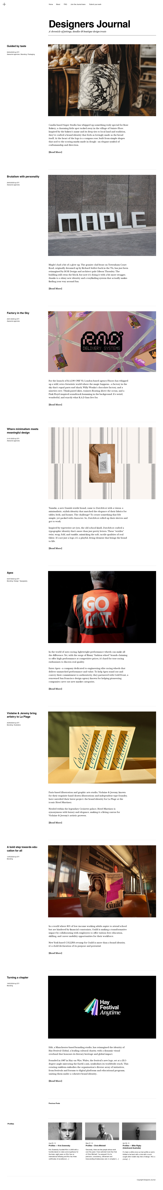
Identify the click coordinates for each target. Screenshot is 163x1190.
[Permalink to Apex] (102, 642)
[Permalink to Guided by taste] (102, 115)
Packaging (31, 54)
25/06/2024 (10, 723)
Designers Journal (89, 23)
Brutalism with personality (23, 176)
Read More (55, 152)
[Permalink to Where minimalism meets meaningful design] (102, 498)
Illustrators (17, 725)
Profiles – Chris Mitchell (96, 1145)
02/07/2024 (10, 579)
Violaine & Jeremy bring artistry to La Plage (22, 715)
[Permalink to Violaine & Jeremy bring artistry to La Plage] (102, 782)
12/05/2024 (10, 857)
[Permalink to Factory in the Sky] (102, 371)
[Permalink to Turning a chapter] (102, 1037)
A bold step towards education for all (22, 848)
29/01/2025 (10, 319)
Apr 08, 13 (126, 1143)
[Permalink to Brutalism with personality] (102, 255)
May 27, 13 (89, 1143)
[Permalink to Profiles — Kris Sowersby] (65, 1139)
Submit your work (95, 4)
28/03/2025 (10, 183)
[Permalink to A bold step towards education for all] (102, 916)
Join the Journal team (78, 4)
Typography (23, 581)
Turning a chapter (17, 977)
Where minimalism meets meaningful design (22, 430)
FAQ (65, 4)
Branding (24, 54)
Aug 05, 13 (52, 1143)
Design (16, 581)
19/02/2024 (10, 983)
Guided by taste (16, 46)
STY (18, 52)
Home (51, 4)
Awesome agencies (13, 54)
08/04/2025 (10, 52)
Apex (10, 572)
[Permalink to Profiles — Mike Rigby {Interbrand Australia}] (139, 1139)
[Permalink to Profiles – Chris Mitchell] (102, 1139)
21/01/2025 (10, 438)
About (58, 4)
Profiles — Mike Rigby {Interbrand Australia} (132, 1146)
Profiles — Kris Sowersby (59, 1145)
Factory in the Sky (18, 313)
